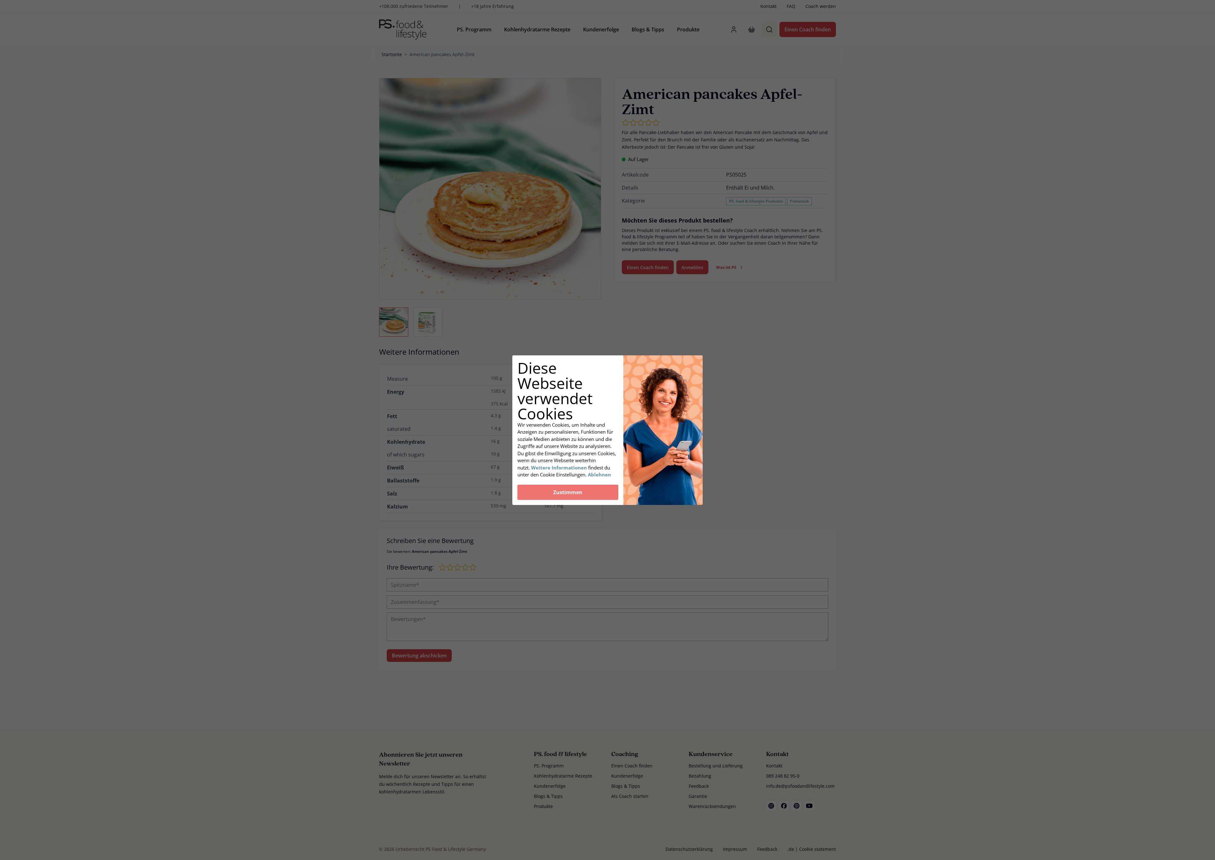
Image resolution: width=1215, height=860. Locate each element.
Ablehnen (599, 474)
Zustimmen (567, 492)
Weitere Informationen (559, 467)
